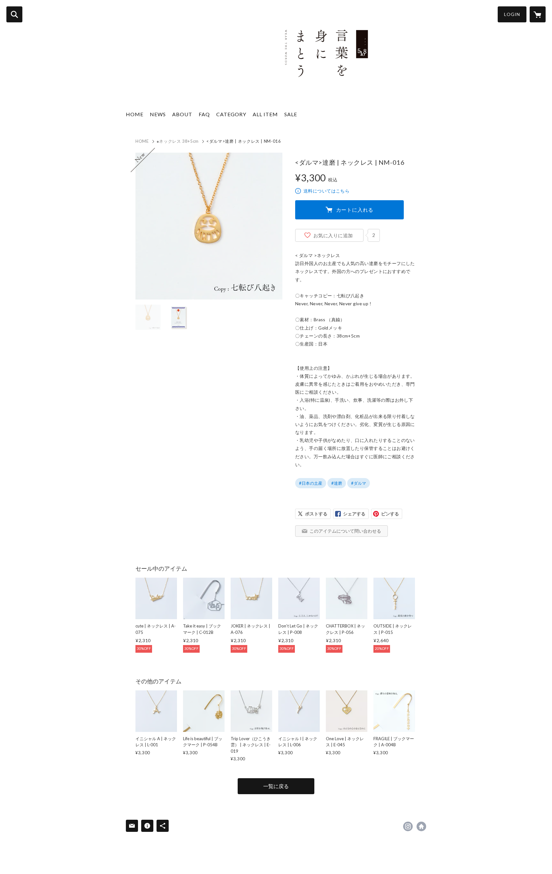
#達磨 (336, 483)
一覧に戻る (276, 786)
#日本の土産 (310, 483)
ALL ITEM (265, 114)
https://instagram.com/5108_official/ (408, 826)
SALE (290, 114)
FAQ (204, 114)
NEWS (158, 114)
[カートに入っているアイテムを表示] (538, 14)
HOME (134, 114)
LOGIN (512, 14)
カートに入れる (355, 210)
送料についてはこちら (326, 191)
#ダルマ (358, 483)
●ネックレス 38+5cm (178, 141)
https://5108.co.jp (421, 826)
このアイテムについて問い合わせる (345, 531)
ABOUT (182, 114)
